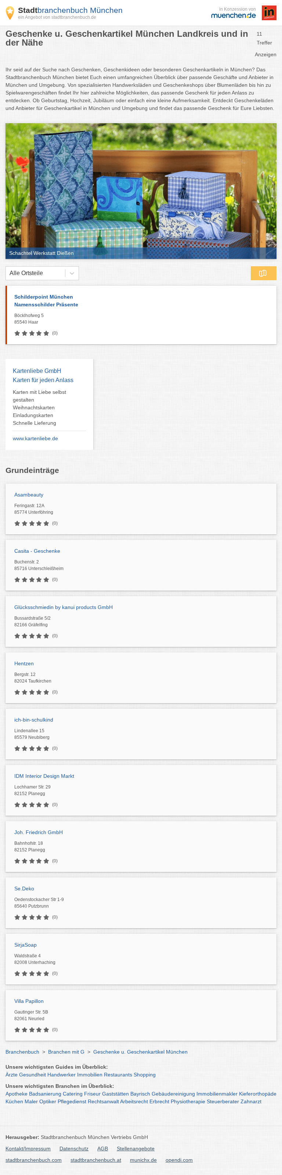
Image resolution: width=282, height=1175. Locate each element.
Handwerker (61, 1075)
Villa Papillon (29, 1001)
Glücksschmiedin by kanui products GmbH (63, 607)
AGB (102, 1148)
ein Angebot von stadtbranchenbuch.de (57, 17)
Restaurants (118, 1075)
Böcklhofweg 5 (29, 319)
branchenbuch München (70, 10)
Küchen (14, 1101)
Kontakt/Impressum (28, 1148)
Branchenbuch (22, 1052)
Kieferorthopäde (257, 1094)
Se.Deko (24, 888)
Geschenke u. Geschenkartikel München (140, 1052)
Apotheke (17, 1094)
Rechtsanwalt (103, 1101)
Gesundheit (32, 1075)
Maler (31, 1101)
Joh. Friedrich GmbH (38, 832)
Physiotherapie (188, 1101)
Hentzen (24, 663)
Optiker (47, 1101)
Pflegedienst (72, 1101)
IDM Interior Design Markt (44, 776)
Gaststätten (115, 1094)
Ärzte (12, 1075)
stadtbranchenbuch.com (34, 1160)
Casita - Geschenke (37, 551)
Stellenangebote (136, 1148)
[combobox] (9, 273)
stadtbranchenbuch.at (95, 1160)
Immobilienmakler (217, 1094)
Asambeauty (28, 495)
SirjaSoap (25, 945)
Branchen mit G (66, 1052)
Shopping (145, 1075)
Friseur (92, 1094)
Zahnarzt (251, 1101)
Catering (73, 1094)
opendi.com (179, 1160)
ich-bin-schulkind (33, 720)
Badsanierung (45, 1094)
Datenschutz (73, 1148)
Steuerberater (223, 1101)
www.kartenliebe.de (35, 438)
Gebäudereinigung (173, 1094)
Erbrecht (159, 1101)
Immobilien (89, 1075)
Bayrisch (140, 1094)
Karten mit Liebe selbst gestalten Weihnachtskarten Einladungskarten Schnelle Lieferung (39, 407)
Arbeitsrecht (134, 1101)
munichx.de (143, 1160)
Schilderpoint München (46, 300)
